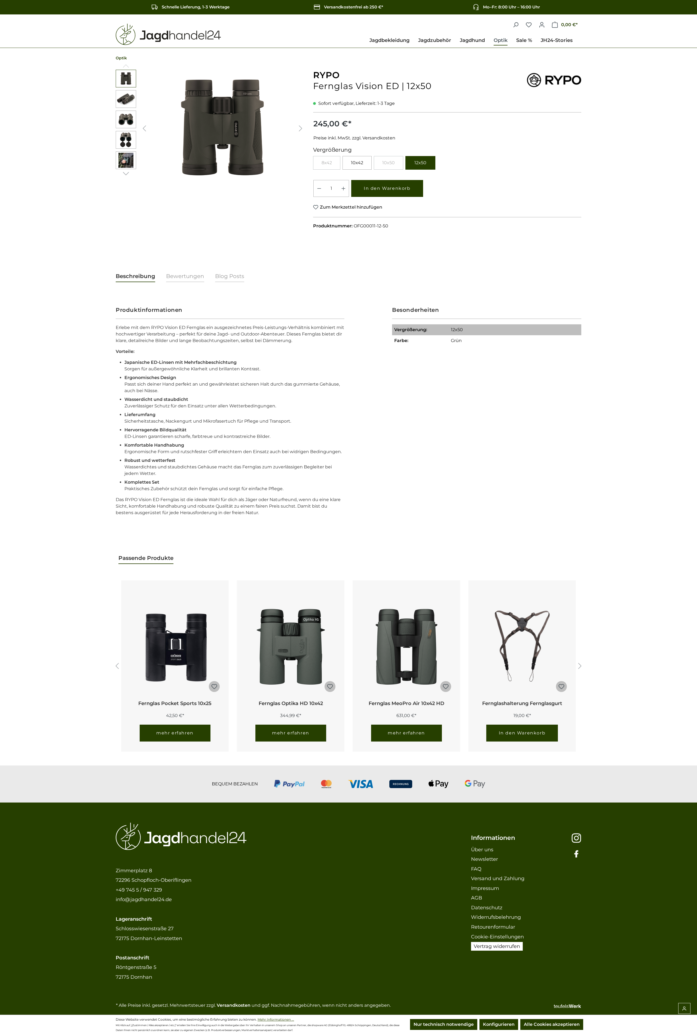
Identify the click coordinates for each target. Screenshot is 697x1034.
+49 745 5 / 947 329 (139, 890)
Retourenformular (493, 927)
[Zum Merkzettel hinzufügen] (214, 686)
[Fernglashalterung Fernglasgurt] (522, 646)
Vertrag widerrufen (497, 946)
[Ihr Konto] (541, 24)
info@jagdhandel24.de (144, 899)
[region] (210, 128)
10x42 (357, 162)
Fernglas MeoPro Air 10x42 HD (406, 703)
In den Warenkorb (387, 188)
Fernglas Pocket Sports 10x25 (175, 703)
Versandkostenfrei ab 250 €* (353, 7)
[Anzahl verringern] (319, 188)
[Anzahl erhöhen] (343, 188)
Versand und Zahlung (497, 879)
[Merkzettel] (528, 24)
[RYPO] (554, 79)
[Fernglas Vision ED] (222, 128)
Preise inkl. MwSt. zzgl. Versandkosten (354, 138)
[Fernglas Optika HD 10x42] (290, 646)
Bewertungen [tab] (185, 276)
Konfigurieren (499, 1024)
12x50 (420, 162)
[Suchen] (515, 24)
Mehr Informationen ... (276, 1019)
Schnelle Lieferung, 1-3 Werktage (196, 7)
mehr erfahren (175, 733)
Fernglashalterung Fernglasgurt (522, 703)
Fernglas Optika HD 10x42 (291, 703)
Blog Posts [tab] (229, 276)
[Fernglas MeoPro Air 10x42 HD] (406, 646)
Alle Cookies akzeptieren (552, 1024)
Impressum (485, 888)
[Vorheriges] (144, 128)
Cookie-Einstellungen (497, 937)
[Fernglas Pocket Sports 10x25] (175, 646)
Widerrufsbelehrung (496, 917)
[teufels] (567, 1005)
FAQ (476, 869)
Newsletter (484, 859)
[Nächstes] (300, 128)
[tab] (135, 276)
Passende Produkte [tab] (145, 558)
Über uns (482, 850)
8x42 (331, 164)
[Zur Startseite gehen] (168, 34)
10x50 (392, 164)
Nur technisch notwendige (444, 1024)
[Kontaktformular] (684, 1008)
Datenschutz (486, 908)
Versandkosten (233, 1005)
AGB (476, 898)
